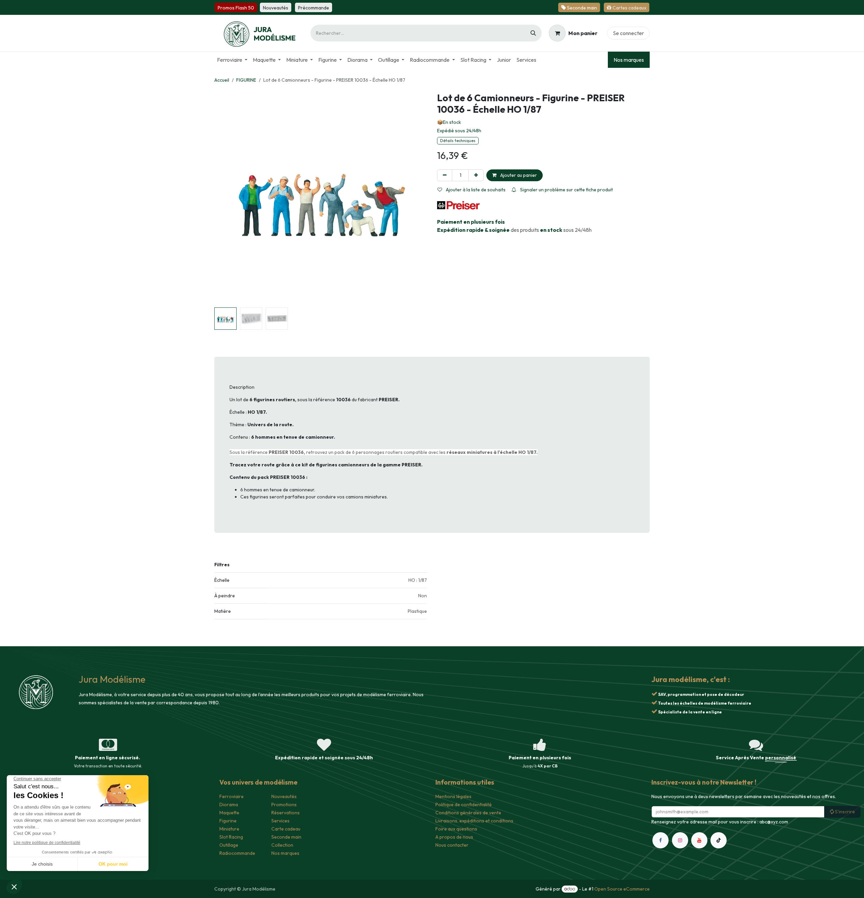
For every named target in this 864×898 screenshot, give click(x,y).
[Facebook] (660, 848)
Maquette (229, 813)
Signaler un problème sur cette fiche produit (566, 190)
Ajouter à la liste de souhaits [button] (475, 190)
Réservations (285, 813)
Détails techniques (458, 140)
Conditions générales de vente (468, 813)
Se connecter (628, 33)
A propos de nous (454, 837)
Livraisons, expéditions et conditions (474, 821)
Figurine (228, 821)
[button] (225, 198)
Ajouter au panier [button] (518, 175)
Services (280, 821)
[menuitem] (232, 59)
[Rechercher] (533, 33)
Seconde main (286, 837)
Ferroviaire (231, 796)
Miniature (229, 829)
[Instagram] (680, 848)
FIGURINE (246, 80)
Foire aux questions (456, 829)
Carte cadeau (285, 829)
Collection (282, 845)
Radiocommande (237, 853)
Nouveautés (284, 796)
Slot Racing (231, 837)
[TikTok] (718, 848)
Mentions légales (453, 796)
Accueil (221, 80)
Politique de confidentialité (463, 804)
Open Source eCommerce (622, 889)
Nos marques (629, 59)
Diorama (228, 804)
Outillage (228, 845)
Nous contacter (451, 845)
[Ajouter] (476, 175)
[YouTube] (699, 848)
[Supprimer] (444, 175)
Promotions (284, 804)
